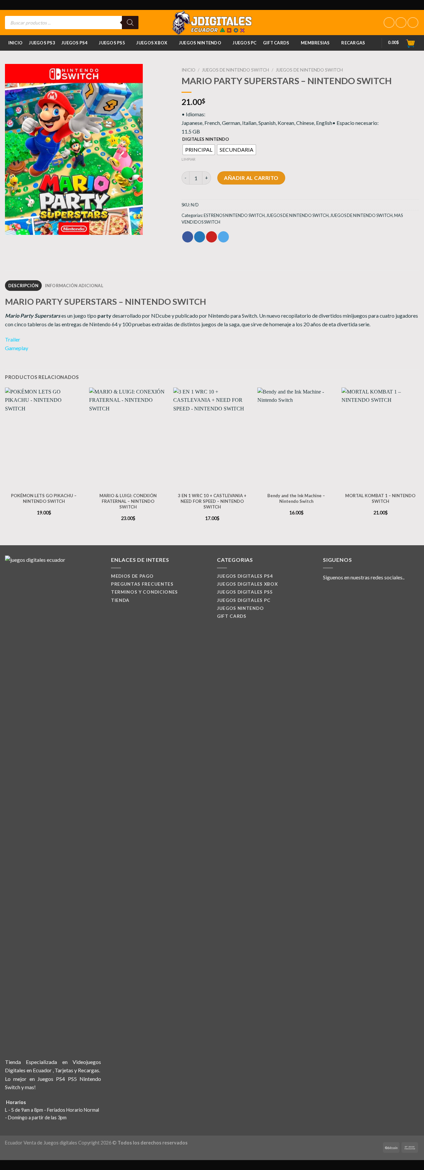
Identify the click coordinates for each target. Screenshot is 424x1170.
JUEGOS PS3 (42, 42)
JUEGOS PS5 (112, 42)
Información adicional (74, 285)
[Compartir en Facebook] (187, 236)
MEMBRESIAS (315, 42)
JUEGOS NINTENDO (200, 42)
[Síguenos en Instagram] (401, 22)
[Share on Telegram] (223, 236)
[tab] (23, 285)
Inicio (15, 42)
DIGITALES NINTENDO (205, 139)
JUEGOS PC (244, 42)
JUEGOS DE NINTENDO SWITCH (235, 70)
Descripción (23, 285)
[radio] (199, 150)
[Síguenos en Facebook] (389, 22)
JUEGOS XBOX (151, 42)
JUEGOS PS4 (74, 42)
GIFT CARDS (276, 42)
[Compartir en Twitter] (199, 236)
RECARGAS (353, 42)
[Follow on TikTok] (412, 22)
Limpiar (188, 159)
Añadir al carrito (251, 178)
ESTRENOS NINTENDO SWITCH (234, 215)
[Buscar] (130, 22)
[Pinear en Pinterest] (211, 236)
